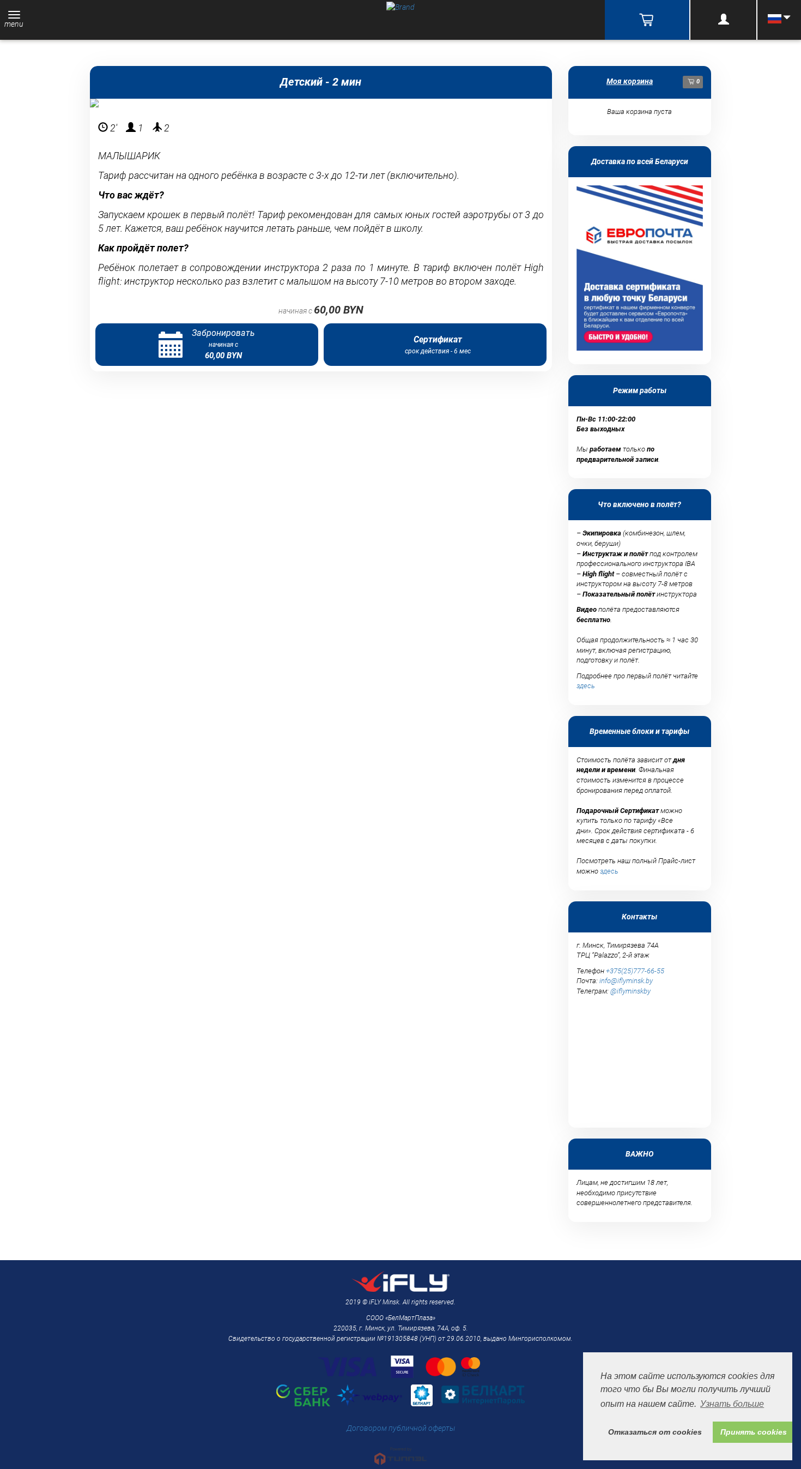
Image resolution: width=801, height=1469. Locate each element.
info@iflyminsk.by (626, 981)
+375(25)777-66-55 (635, 971)
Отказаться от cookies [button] (655, 1432)
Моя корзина (629, 81)
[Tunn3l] (400, 1451)
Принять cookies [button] (753, 1432)
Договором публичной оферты (401, 1428)
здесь (586, 686)
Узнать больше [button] (732, 1403)
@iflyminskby (630, 991)
